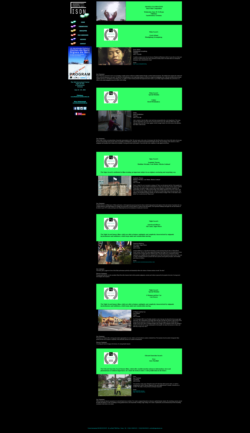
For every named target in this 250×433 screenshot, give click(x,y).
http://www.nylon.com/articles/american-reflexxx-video (144, 262)
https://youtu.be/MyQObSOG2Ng (140, 63)
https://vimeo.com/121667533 (139, 392)
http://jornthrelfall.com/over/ (138, 390)
